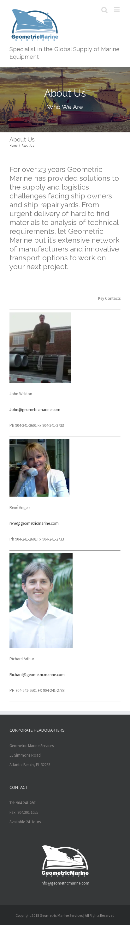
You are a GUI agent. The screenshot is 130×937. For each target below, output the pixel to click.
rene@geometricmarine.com (34, 523)
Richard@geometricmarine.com (37, 674)
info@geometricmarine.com (65, 883)
